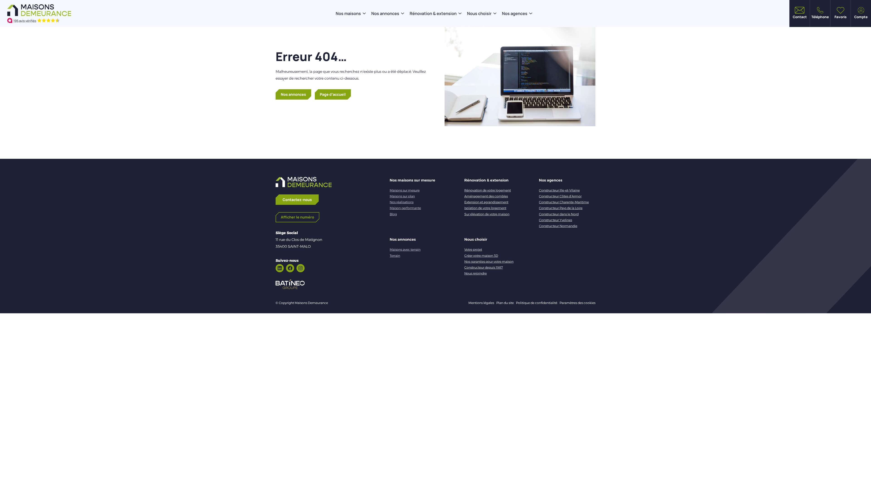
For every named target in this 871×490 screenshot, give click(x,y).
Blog (393, 214)
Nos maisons (348, 13)
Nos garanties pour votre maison (489, 262)
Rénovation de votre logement (487, 190)
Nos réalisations (401, 202)
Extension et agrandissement (486, 202)
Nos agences (514, 13)
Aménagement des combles (486, 196)
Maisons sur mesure (405, 190)
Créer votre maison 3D (481, 256)
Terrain (395, 256)
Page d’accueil (333, 94)
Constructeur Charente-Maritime (564, 202)
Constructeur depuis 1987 (483, 267)
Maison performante (405, 208)
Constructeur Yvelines (555, 220)
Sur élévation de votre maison (486, 214)
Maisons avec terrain (405, 249)
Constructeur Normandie (558, 226)
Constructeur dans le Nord (559, 214)
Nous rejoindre (475, 273)
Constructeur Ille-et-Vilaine (559, 190)
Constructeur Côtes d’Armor (560, 196)
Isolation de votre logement (485, 208)
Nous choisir (479, 13)
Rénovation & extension (433, 13)
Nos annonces (385, 13)
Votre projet (473, 249)
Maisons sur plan (402, 196)
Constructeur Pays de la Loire (560, 208)
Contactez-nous (297, 199)
